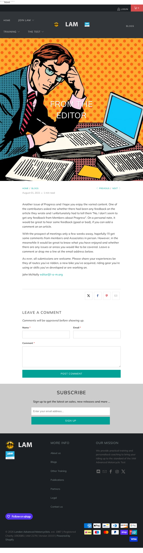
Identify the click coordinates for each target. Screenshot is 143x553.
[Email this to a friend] (116, 296)
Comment (28, 343)
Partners (55, 488)
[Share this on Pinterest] (107, 296)
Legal (54, 497)
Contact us (57, 506)
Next (115, 188)
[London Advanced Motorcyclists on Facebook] (111, 472)
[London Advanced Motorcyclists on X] (123, 472)
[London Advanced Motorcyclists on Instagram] (117, 472)
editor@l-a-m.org (51, 274)
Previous (104, 188)
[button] (26, 20)
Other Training (58, 471)
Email (77, 327)
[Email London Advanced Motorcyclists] (104, 472)
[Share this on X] (88, 296)
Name (26, 327)
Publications (57, 479)
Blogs (54, 462)
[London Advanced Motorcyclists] (71, 25)
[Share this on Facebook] (97, 296)
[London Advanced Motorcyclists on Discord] (98, 472)
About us (56, 453)
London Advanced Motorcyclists (32, 531)
